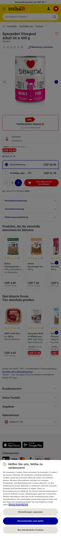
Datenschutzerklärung (18, 505)
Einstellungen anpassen (30, 512)
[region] (30, 498)
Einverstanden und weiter (31, 521)
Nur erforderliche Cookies (31, 530)
